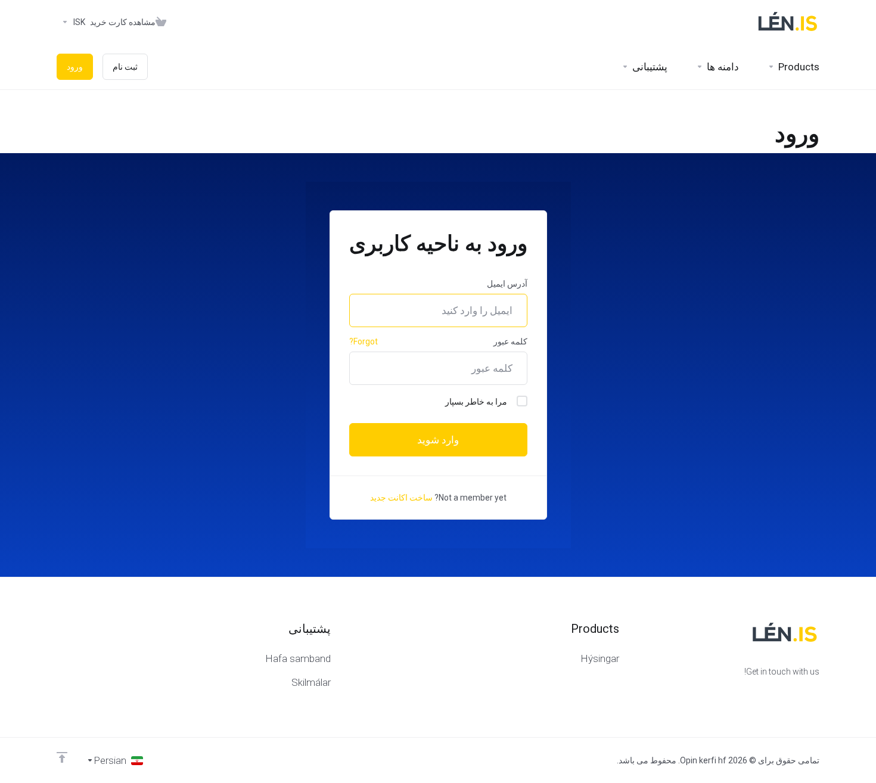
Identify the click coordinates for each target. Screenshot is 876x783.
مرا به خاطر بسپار (476, 401)
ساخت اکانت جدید (401, 497)
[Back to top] (62, 757)
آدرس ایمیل (507, 283)
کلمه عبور (510, 341)
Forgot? (363, 341)
